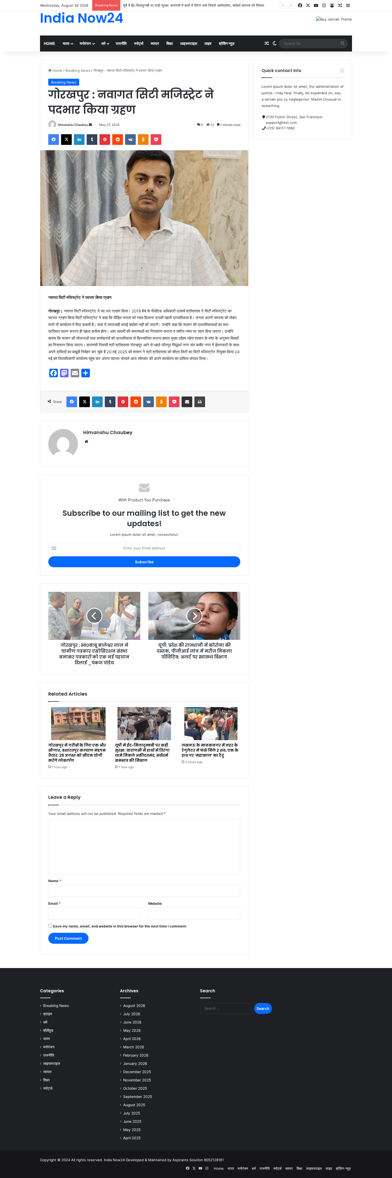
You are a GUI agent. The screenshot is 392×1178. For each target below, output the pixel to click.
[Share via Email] (187, 401)
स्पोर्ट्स (138, 43)
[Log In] (332, 5)
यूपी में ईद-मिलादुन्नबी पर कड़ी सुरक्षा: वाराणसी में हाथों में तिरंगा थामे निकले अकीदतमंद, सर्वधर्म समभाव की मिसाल (193, 5)
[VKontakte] (130, 139)
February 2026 (136, 1055)
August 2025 (134, 1105)
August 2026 (134, 1006)
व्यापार (155, 43)
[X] (308, 5)
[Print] (199, 401)
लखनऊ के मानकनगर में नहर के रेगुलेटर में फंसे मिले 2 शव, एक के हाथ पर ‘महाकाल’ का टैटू (210, 750)
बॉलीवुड (48, 1030)
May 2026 (132, 1030)
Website (155, 903)
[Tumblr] (92, 139)
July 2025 (131, 1113)
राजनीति (121, 43)
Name (54, 881)
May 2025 (132, 1130)
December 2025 (137, 1072)
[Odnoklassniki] (143, 139)
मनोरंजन (85, 43)
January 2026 (135, 1063)
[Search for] (342, 43)
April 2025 (132, 1138)
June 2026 (132, 1022)
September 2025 (137, 1096)
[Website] (86, 441)
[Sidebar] (348, 5)
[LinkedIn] (79, 139)
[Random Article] (340, 5)
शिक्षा (169, 43)
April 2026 (132, 1039)
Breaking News (77, 70)
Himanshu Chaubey (73, 125)
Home (49, 43)
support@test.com (281, 122)
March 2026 (133, 1047)
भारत (66, 43)
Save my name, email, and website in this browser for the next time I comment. (120, 926)
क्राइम (47, 1014)
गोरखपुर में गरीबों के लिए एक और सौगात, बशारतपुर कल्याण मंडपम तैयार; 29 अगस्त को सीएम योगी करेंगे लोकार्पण (77, 753)
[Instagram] (324, 5)
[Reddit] (117, 139)
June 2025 (132, 1121)
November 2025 (137, 1080)
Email (54, 903)
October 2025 (135, 1088)
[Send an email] (90, 125)
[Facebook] (300, 5)
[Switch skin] (275, 43)
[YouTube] (316, 5)
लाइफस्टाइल (188, 43)
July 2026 (131, 1014)
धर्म (103, 43)
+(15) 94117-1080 (280, 128)
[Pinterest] (104, 139)
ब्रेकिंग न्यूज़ (226, 43)
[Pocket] (156, 139)
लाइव (208, 43)
